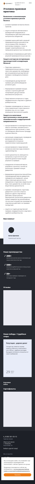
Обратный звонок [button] (8, 442)
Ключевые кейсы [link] (7, 383)
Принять (18, 475)
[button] (18, 4)
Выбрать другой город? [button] (10, 448)
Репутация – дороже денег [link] (16, 343)
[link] (19, 3)
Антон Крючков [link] (13, 235)
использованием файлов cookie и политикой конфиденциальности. (17, 470)
